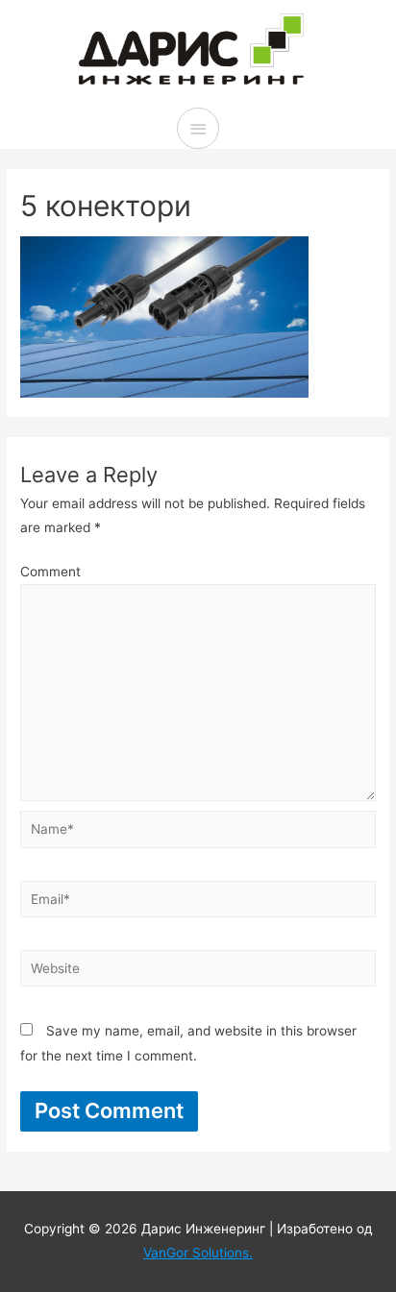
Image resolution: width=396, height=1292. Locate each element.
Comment (50, 571)
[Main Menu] (198, 128)
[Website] (198, 972)
